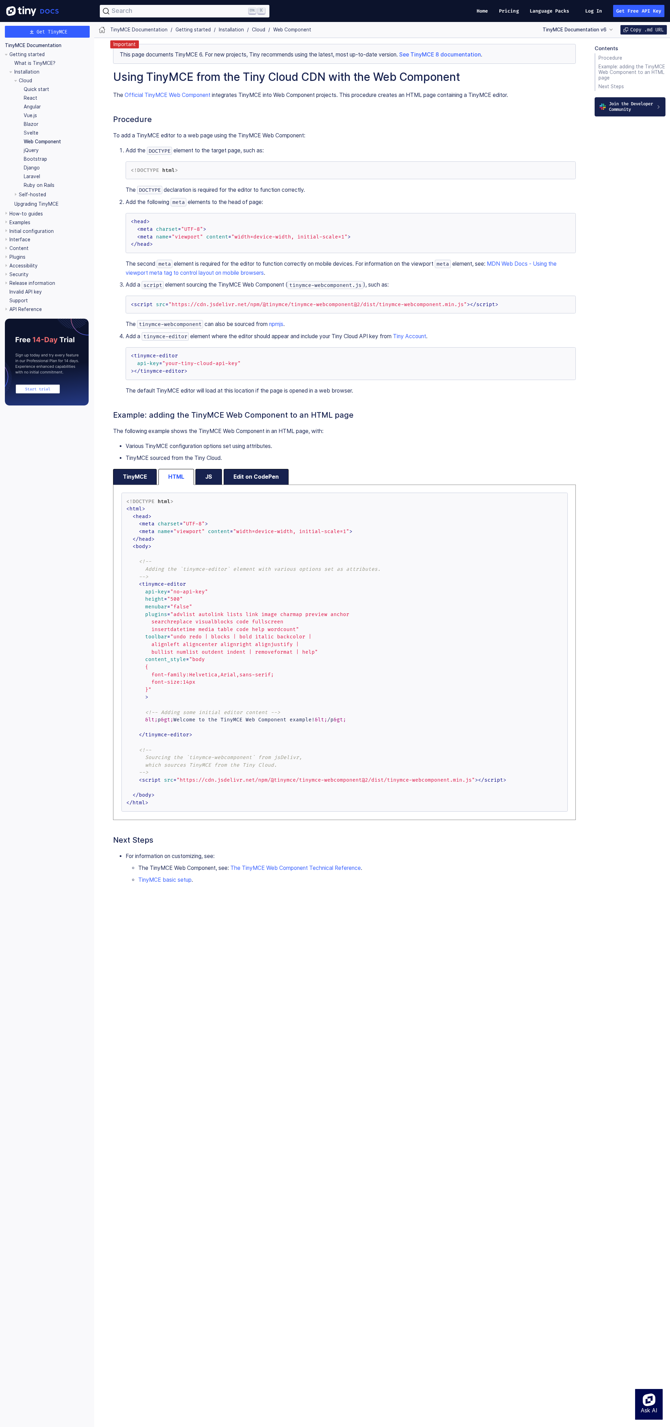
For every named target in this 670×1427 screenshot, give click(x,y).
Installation (26, 72)
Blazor (31, 124)
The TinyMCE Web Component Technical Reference (295, 868)
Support (18, 300)
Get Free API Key (639, 11)
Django (32, 167)
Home (482, 11)
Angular (32, 106)
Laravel (32, 176)
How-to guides (26, 213)
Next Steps (611, 86)
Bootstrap (35, 159)
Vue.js (30, 115)
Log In (593, 11)
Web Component (42, 141)
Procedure (610, 58)
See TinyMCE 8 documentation (440, 54)
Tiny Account (409, 336)
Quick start (36, 89)
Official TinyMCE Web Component (167, 95)
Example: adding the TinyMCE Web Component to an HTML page (631, 72)
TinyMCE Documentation (33, 45)
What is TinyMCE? (34, 63)
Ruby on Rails (39, 185)
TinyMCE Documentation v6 (574, 29)
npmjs (276, 324)
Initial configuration (31, 231)
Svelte (31, 133)
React (30, 98)
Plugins (17, 257)
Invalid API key (25, 292)
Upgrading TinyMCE (36, 204)
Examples (19, 222)
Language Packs (549, 11)
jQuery (31, 150)
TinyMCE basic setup (165, 879)
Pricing (509, 11)
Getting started (27, 54)
